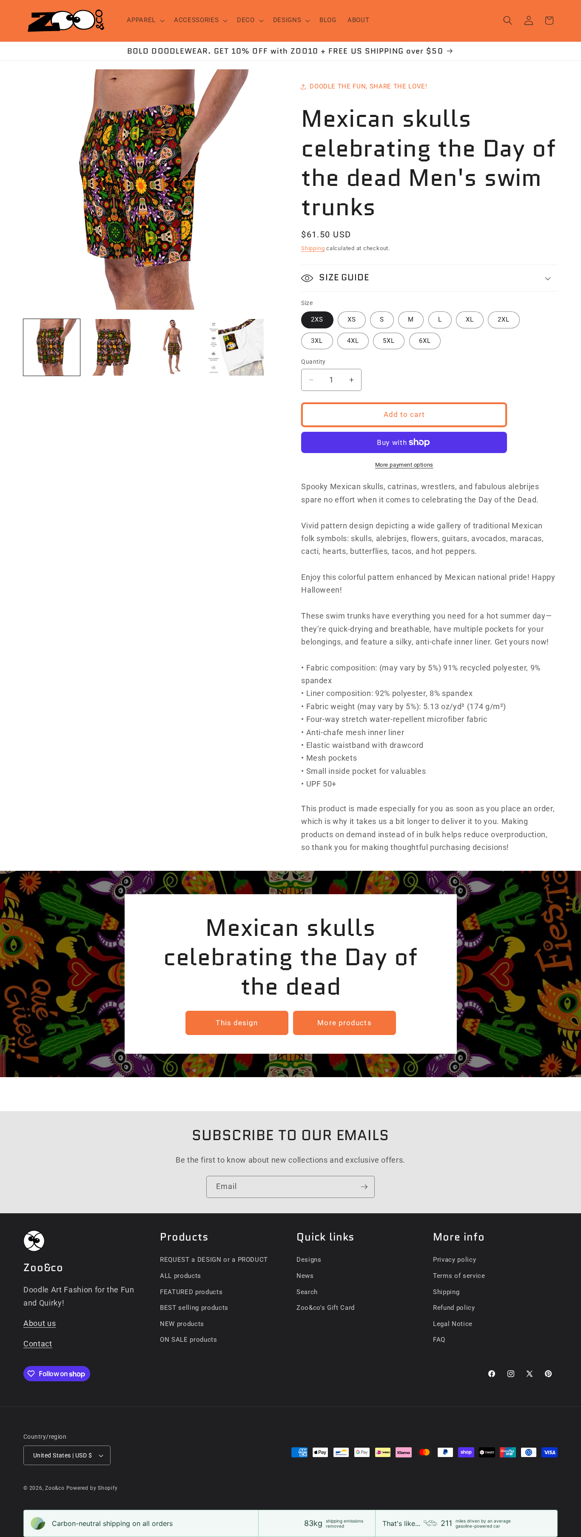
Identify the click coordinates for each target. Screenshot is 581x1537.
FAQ (439, 1339)
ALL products (180, 1276)
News (305, 1276)
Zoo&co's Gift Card (325, 1308)
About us (39, 1323)
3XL (317, 341)
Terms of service (459, 1276)
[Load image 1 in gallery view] (51, 347)
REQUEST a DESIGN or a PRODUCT (214, 1259)
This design (237, 1023)
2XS (317, 319)
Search (307, 1292)
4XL (353, 341)
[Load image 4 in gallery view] (235, 347)
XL (470, 319)
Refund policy (454, 1308)
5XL (389, 341)
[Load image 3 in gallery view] (174, 347)
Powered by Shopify (92, 1488)
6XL (425, 341)
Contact (37, 1344)
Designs (309, 1259)
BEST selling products (194, 1308)
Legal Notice (453, 1324)
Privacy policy (454, 1259)
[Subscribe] (364, 1187)
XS (351, 319)
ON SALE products (188, 1339)
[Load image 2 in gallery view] (113, 347)
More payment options (404, 465)
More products (344, 1023)
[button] (144, 20)
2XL (504, 319)
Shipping (313, 248)
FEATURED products (191, 1292)
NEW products (182, 1324)
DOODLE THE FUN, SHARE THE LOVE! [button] (368, 86)
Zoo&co (55, 1488)
